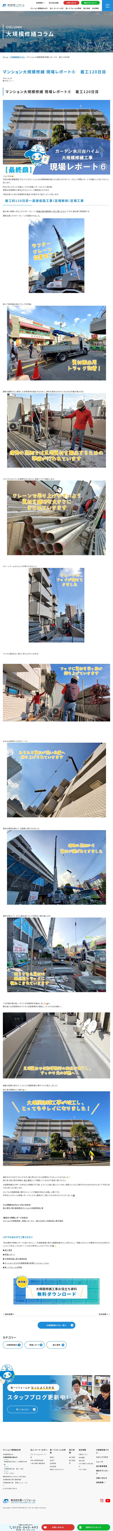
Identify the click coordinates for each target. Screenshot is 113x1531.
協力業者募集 (101, 1466)
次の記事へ (103, 1314)
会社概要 (82, 1457)
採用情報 (39, 3)
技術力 (52, 1460)
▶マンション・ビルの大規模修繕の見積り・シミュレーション (26, 1263)
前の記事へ (9, 1314)
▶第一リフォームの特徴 (12, 1267)
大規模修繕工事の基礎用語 (12, 1479)
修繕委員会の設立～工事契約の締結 (15, 1462)
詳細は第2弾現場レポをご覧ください (51, 211)
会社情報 (95, 8)
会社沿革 (82, 1461)
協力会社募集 (54, 3)
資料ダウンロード (90, 3)
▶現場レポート (9, 1254)
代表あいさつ (83, 1454)
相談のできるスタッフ (57, 1469)
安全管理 (53, 1466)
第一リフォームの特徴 (73, 8)
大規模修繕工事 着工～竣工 (14, 1468)
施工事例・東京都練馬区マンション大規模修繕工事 (23, 1208)
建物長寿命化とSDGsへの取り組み (14, 1476)
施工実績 (86, 8)
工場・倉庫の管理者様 (37, 1463)
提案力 (52, 1457)
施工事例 (27, 1180)
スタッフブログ (102, 1457)
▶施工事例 (7, 1250)
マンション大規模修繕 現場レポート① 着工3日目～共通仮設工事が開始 (33, 1220)
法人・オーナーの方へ (39, 1449)
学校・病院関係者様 (36, 1460)
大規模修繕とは (8, 1454)
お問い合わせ (71, 3)
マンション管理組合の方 (39, 8)
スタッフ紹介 (83, 1469)
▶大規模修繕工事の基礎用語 (15, 1258)
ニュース (99, 1461)
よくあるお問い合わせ (10, 1488)
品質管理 (53, 1463)
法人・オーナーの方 (56, 8)
